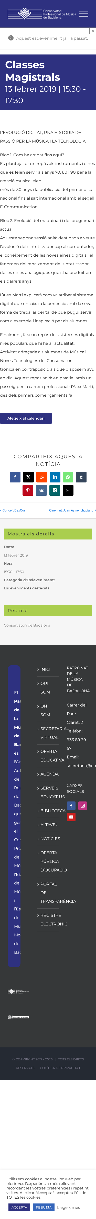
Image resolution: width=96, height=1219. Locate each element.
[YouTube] (71, 817)
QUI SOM (45, 688)
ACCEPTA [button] (19, 1207)
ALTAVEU (48, 824)
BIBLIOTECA (48, 810)
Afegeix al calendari (26, 418)
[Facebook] (71, 805)
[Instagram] (82, 805)
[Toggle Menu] (84, 14)
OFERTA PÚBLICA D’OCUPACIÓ (48, 861)
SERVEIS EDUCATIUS (48, 792)
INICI (45, 669)
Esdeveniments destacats (26, 588)
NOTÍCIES (48, 838)
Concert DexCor (14, 510)
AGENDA (48, 774)
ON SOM (45, 710)
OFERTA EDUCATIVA (48, 756)
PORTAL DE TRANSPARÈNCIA (48, 893)
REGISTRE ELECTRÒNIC (48, 919)
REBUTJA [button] (43, 1207)
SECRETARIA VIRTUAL (48, 733)
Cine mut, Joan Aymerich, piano (71, 510)
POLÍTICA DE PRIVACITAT (60, 1068)
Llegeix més (68, 1207)
